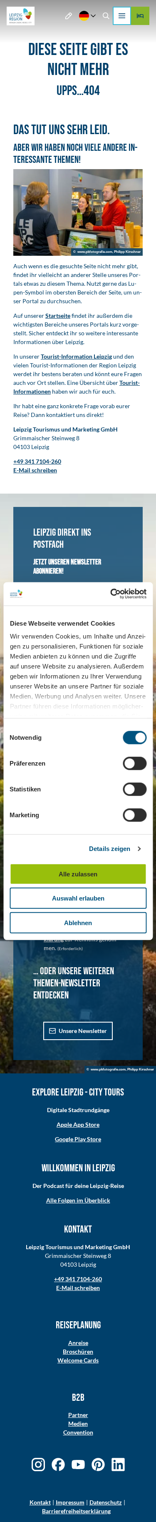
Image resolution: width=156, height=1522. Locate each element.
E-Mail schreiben (78, 1287)
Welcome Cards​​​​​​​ (78, 1360)
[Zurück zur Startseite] (21, 16)
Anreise (78, 1342)
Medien (78, 1423)
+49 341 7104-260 (78, 1278)
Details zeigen (109, 848)
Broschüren (78, 1351)
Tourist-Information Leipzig (76, 356)
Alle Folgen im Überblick (78, 1200)
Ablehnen (78, 922)
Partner (78, 1414)
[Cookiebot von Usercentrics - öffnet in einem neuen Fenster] (111, 594)
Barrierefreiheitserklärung (76, 1511)
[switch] (134, 763)
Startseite (57, 315)
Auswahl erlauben (78, 898)
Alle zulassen (78, 873)
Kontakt (40, 1502)
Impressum (70, 1502)
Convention (78, 1432)
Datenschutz (105, 1502)
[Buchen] (140, 16)
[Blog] (69, 16)
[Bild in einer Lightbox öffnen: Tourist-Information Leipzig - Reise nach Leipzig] (78, 212)
